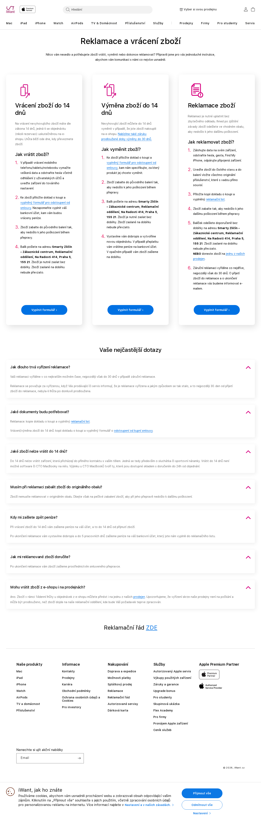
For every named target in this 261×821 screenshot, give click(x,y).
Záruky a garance (166, 684)
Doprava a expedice (122, 671)
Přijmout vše (202, 793)
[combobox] (108, 9)
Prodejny (68, 677)
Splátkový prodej (120, 684)
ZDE (151, 627)
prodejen (139, 596)
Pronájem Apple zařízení (170, 723)
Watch (20, 691)
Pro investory (71, 707)
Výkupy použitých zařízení (172, 677)
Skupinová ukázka (166, 704)
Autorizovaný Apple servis (172, 671)
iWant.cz (239, 767)
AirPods (22, 697)
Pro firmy (159, 717)
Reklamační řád (119, 697)
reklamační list (215, 199)
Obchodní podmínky (76, 691)
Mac (19, 671)
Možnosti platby (119, 677)
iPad (19, 677)
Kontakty (68, 671)
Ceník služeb (162, 730)
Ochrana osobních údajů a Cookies (81, 699)
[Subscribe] (79, 758)
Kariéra (67, 684)
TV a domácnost (28, 704)
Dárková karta (118, 710)
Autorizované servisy (123, 704)
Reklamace (115, 691)
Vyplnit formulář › (44, 310)
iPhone (21, 684)
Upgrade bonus (164, 691)
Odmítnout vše (202, 805)
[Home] (11, 9)
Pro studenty (162, 697)
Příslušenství (25, 710)
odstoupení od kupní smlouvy (133, 430)
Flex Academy (163, 710)
